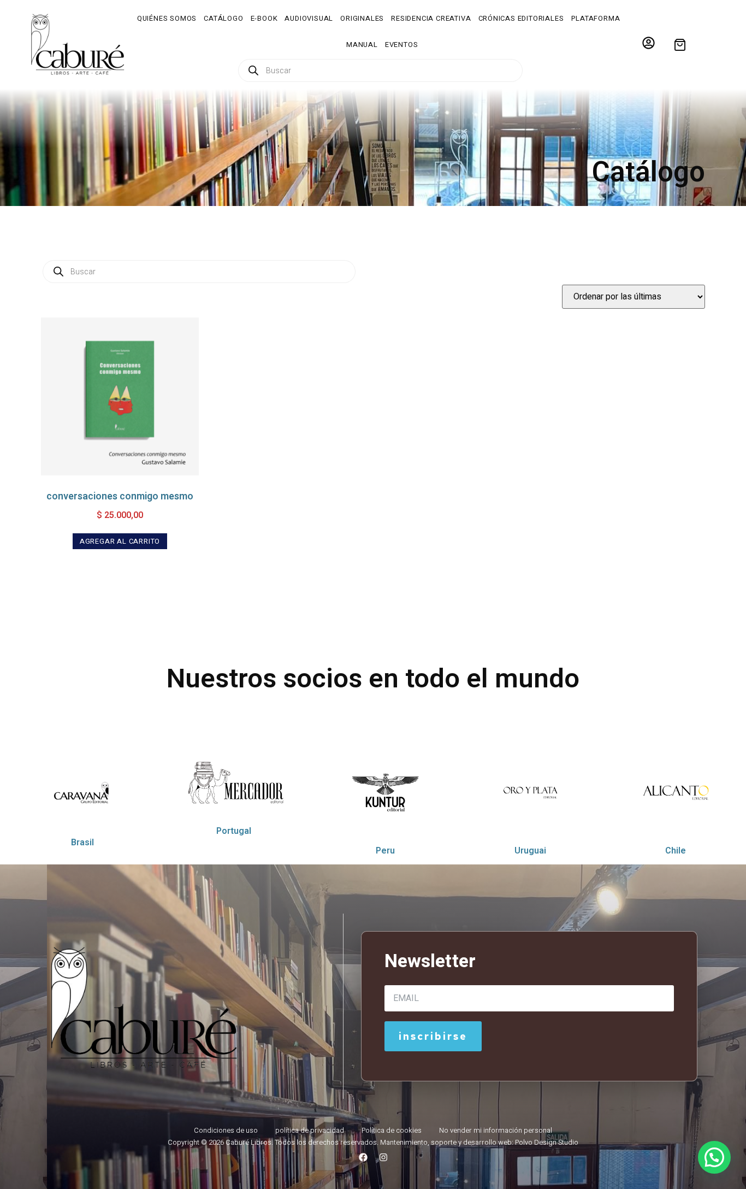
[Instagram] (383, 1157)
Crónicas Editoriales (521, 18)
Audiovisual (309, 18)
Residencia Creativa (431, 18)
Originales (362, 18)
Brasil (82, 842)
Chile (675, 850)
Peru (385, 850)
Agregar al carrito (120, 541)
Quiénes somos (167, 18)
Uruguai (530, 850)
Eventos (401, 44)
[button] (714, 1157)
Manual (362, 44)
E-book (264, 18)
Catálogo (223, 18)
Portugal (233, 831)
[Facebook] (363, 1157)
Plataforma (595, 18)
